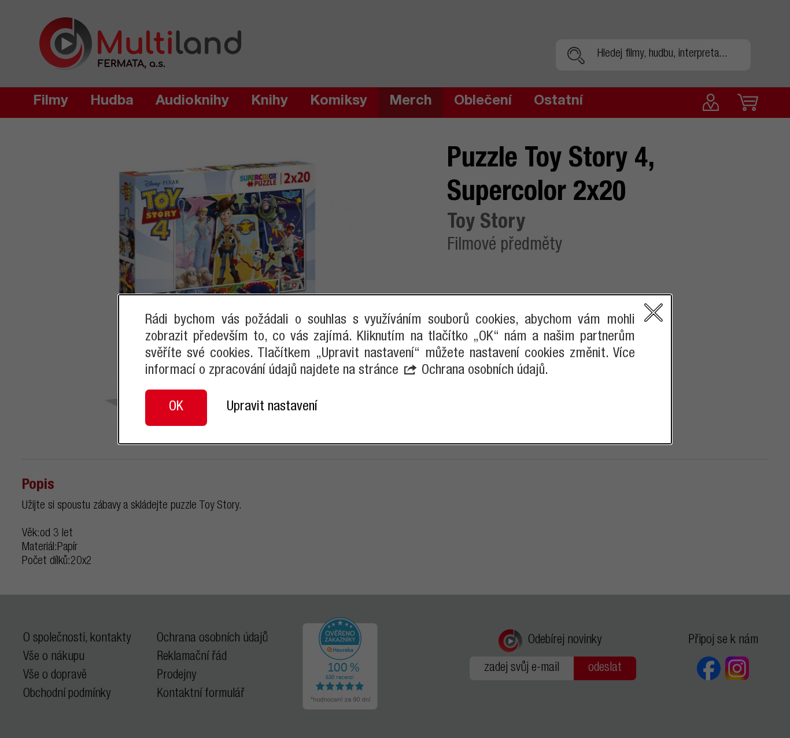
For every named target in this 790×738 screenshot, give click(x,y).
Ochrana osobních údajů (483, 371)
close (653, 312)
